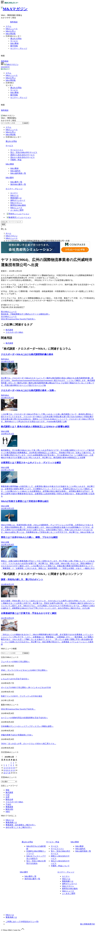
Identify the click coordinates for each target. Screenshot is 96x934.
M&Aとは (14, 195)
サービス (14, 41)
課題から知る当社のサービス (22, 155)
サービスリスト (16, 150)
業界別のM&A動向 (18, 205)
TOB (7, 795)
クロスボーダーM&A (14, 332)
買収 (7, 790)
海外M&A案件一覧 (18, 184)
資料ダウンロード (17, 200)
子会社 (8, 804)
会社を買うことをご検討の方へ (19, 827)
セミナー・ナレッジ (18, 48)
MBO (8, 812)
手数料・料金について (60, 866)
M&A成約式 (15, 171)
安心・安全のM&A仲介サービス (23, 152)
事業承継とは (16, 198)
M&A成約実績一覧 (18, 173)
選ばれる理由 (16, 39)
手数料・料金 (16, 160)
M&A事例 (14, 43)
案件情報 (14, 46)
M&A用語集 (11, 34)
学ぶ (11, 78)
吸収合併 (9, 799)
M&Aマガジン (16, 203)
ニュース (12, 75)
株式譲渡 (9, 330)
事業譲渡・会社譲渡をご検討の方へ (21, 825)
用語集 (11, 80)
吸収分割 (9, 809)
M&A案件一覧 (16, 182)
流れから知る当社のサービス (22, 157)
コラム (8, 26)
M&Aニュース (12, 29)
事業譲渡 (9, 807)
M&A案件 (10, 178)
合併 (7, 797)
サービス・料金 (52, 842)
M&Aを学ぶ (11, 31)
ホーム (8, 233)
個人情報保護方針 (87, 924)
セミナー (14, 193)
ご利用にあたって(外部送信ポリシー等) (22, 922)
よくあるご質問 (16, 210)
